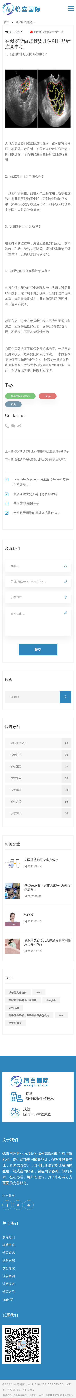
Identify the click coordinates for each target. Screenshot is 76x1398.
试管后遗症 (15, 1023)
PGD (38, 992)
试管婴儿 (36, 348)
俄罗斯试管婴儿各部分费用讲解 (35, 494)
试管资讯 (8, 1253)
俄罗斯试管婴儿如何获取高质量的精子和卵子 (41, 451)
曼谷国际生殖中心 (20, 396)
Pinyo (48, 396)
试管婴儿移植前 (18, 992)
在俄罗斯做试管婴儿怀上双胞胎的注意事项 (40, 459)
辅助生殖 (8, 1245)
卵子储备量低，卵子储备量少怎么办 (29, 1015)
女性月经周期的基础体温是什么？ (36, 513)
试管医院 (8, 1260)
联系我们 (10, 1315)
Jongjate (51, 1000)
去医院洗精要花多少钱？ (41, 860)
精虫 (13, 404)
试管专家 (8, 1268)
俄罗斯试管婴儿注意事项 (48, 32)
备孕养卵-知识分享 (26, 503)
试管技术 (8, 1284)
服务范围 (8, 1237)
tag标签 (7, 1299)
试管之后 (8, 1292)
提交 (38, 649)
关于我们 (10, 1223)
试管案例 (8, 1276)
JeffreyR (14, 1007)
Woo (61, 1015)
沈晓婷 (29, 915)
